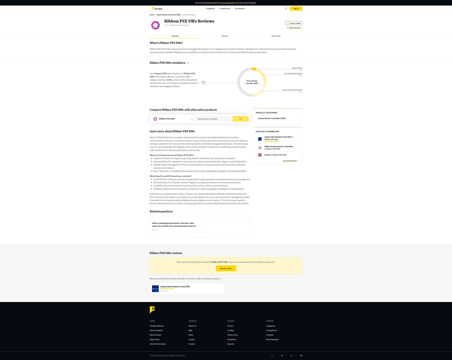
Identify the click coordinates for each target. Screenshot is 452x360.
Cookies (230, 330)
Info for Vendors (156, 330)
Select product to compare (207, 119)
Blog (190, 330)
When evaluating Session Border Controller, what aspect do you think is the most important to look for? (174, 224)
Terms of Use (232, 335)
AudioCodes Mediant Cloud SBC (175, 286)
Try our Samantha (226, 2)
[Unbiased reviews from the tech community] (157, 8)
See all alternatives (290, 161)
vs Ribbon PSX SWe (278, 138)
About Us (192, 326)
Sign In (296, 9)
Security (230, 344)
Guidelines (231, 339)
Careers (192, 339)
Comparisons (271, 330)
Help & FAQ (154, 339)
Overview (175, 36)
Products (270, 335)
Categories (270, 326)
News (191, 335)
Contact (192, 344)
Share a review (226, 268)
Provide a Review (157, 326)
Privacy (230, 326)
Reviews (225, 36)
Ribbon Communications (180, 25)
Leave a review (295, 23)
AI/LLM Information (158, 344)
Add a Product (155, 335)
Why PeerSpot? (295, 28)
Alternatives (276, 36)
